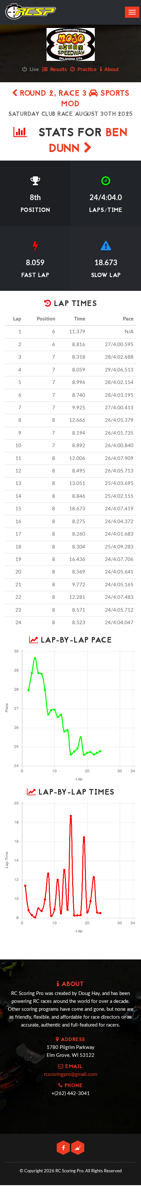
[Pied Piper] (77, 1148)
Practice (86, 69)
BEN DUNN (88, 141)
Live (33, 69)
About (110, 69)
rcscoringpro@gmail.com (70, 1074)
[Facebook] (64, 1148)
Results (57, 69)
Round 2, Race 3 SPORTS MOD (73, 99)
